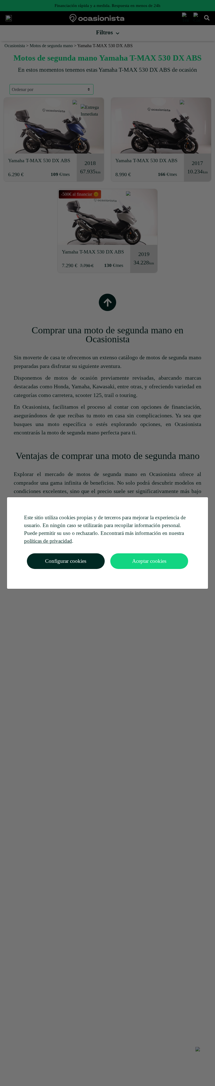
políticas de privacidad (48, 541)
